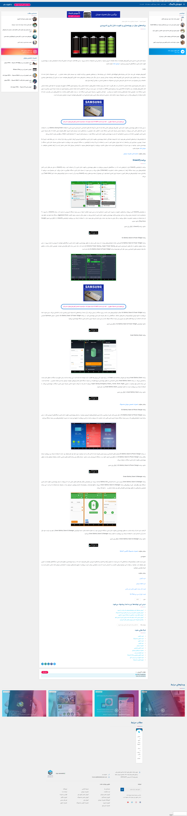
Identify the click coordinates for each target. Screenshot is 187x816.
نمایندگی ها (107, 789)
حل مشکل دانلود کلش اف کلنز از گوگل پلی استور (70, 714)
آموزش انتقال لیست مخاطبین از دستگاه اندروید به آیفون (131, 615)
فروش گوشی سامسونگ (138, 660)
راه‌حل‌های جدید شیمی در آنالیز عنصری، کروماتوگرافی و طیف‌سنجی (17, 36)
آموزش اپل (174, 1)
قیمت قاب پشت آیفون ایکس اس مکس (135, 589)
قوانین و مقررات (63, 795)
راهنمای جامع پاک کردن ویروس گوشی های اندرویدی (132, 620)
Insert (171, 815)
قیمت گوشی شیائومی (139, 648)
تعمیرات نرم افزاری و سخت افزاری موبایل (130, 21)
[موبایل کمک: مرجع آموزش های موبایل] (175, 4)
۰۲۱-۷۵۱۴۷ (104, 775)
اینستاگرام (160, 1)
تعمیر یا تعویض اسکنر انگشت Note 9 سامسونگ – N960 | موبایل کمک (17, 81)
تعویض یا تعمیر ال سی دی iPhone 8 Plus (22, 69)
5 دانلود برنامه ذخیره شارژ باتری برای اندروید (128, 625)
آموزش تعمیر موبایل (105, 795)
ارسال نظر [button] (45, 672)
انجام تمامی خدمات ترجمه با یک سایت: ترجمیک (21, 25)
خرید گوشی (143, 578)
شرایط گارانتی (85, 789)
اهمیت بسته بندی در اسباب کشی (24, 42)
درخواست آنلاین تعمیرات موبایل (22, 5)
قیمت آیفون (141, 641)
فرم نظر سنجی (63, 800)
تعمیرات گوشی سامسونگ (82, 803)
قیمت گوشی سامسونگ (138, 639)
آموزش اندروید (169, 1)
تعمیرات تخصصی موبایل (30, 58)
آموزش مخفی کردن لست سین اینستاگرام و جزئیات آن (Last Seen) (164, 25)
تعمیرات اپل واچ (106, 806)
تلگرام (164, 1)
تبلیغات (152, 1)
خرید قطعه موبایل (141, 584)
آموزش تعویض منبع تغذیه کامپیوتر (24, 19)
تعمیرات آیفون (63, 803)
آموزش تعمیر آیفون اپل (83, 795)
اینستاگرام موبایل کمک (26, 51)
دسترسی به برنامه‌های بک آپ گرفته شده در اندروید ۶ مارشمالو (116, 714)
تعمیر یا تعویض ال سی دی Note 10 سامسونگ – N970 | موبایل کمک (16, 75)
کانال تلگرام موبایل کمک (173, 51)
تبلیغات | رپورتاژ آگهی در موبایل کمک (152, 4)
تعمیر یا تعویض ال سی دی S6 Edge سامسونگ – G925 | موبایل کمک (17, 63)
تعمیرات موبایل (140, 646)
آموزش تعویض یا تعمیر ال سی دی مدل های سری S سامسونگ (130, 613)
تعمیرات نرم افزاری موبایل (138, 650)
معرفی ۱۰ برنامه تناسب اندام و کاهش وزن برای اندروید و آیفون (166, 42)
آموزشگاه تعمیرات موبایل (104, 800)
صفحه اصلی (163, 4)
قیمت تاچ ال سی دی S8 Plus (138, 594)
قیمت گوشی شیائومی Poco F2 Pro (135, 655)
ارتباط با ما (64, 792)
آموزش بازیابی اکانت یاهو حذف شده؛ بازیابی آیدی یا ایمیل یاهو (129, 617)
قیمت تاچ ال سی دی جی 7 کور (137, 658)
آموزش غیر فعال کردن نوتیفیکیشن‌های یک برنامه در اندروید (130, 610)
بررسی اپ (156, 1)
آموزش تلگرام (64, 797)
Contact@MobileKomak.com (99, 777)
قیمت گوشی (141, 636)
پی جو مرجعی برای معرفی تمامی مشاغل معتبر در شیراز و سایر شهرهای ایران (17, 30)
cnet (137, 599)
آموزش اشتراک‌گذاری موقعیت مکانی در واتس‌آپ (169, 36)
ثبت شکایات (107, 792)
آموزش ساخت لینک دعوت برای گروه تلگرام (170, 19)
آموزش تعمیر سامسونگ (83, 797)
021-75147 (7, 4)
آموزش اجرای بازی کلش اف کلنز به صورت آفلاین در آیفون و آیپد (166, 31)
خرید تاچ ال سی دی (139, 653)
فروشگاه (65, 789)
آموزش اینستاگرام (106, 797)
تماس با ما (142, 4)
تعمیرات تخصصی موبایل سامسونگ (129, 404)
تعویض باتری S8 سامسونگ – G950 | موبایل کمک (20, 87)
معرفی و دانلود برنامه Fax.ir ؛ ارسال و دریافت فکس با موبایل (139, 747)
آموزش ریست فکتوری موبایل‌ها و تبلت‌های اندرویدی (24, 714)
